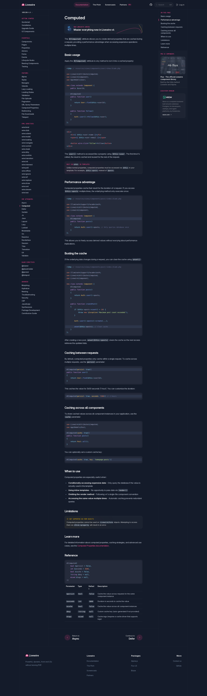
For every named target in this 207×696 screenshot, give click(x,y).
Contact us (177, 661)
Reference (165, 47)
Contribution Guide (29, 313)
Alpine (24, 77)
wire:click (25, 130)
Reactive (25, 237)
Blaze (133, 671)
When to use (166, 37)
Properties (26, 48)
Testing (25, 66)
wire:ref (25, 177)
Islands (25, 86)
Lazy (24, 225)
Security (25, 298)
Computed (26, 206)
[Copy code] (139, 68)
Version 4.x (26, 12)
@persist (25, 272)
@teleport (26, 275)
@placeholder (27, 269)
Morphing (25, 285)
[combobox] (163, 5)
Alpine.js (134, 661)
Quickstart (26, 22)
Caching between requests (172, 27)
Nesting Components (30, 63)
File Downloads (28, 114)
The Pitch (90, 666)
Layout (24, 221)
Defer (24, 209)
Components (27, 42)
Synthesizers (27, 307)
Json (24, 218)
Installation (26, 25)
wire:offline (26, 171)
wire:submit (26, 133)
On (23, 234)
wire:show (26, 183)
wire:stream (26, 189)
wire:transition (27, 158)
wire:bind (25, 127)
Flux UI (134, 666)
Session (25, 243)
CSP (23, 301)
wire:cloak (26, 149)
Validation (26, 95)
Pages (24, 45)
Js (23, 215)
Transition (26, 249)
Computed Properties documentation (93, 546)
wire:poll (25, 168)
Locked (25, 228)
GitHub (178, 666)
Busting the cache (168, 23)
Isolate (25, 212)
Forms (24, 54)
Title (23, 246)
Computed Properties (30, 108)
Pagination (26, 102)
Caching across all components (168, 32)
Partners (90, 675)
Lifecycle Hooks (28, 60)
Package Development (31, 310)
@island (25, 266)
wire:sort (25, 186)
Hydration (25, 288)
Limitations (165, 40)
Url (23, 253)
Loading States (28, 92)
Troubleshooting (28, 295)
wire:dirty (25, 152)
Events (24, 57)
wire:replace (27, 180)
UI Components (28, 31)
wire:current (26, 146)
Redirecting (26, 111)
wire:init (25, 161)
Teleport (25, 117)
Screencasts (92, 671)
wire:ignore (26, 174)
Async (24, 203)
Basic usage (166, 16)
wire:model (26, 137)
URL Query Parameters (31, 105)
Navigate (25, 83)
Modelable (26, 231)
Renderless (26, 240)
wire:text (25, 193)
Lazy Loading (27, 89)
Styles (24, 80)
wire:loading (27, 140)
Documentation (93, 661)
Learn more (165, 44)
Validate (25, 256)
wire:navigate (27, 143)
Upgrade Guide (28, 28)
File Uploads (27, 98)
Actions (25, 51)
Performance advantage (170, 20)
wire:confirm (27, 155)
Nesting (25, 292)
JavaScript (26, 304)
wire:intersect (27, 165)
